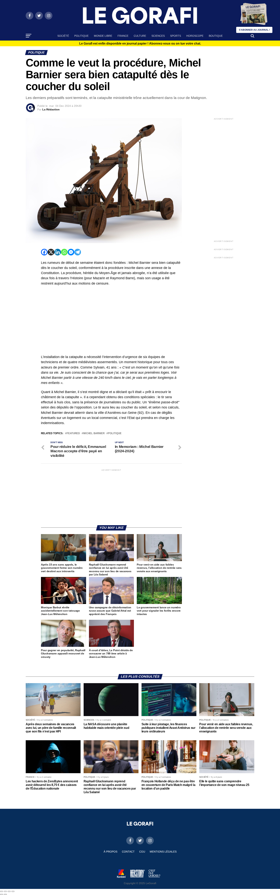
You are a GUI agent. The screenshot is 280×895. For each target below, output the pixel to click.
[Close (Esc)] (1, 891)
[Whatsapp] (64, 252)
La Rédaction (51, 109)
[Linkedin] (57, 252)
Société (63, 35)
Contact (128, 851)
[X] (51, 252)
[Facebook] (44, 252)
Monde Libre (103, 35)
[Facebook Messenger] (71, 252)
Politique (81, 35)
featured (73, 433)
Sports (175, 35)
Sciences (158, 35)
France (123, 35)
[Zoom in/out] (12, 891)
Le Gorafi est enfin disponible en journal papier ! (140, 43)
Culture (140, 35)
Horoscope (194, 35)
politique (115, 433)
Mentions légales (163, 851)
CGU (142, 851)
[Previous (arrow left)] (1, 894)
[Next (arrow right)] (5, 894)
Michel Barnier (94, 433)
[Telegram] (77, 252)
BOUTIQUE (216, 35)
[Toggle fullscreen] (9, 891)
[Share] (5, 891)
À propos (110, 851)
